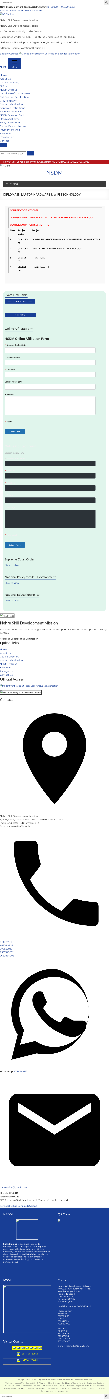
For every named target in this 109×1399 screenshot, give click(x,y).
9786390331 (6, 949)
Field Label (11, 535)
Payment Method (10, 129)
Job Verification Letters (13, 126)
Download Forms (33, 10)
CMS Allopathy (8, 100)
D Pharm (5, 86)
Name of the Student (15, 458)
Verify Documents (10, 122)
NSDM (3, 67)
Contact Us (6, 675)
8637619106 (6, 945)
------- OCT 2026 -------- (20, 315)
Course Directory (9, 82)
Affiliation (5, 133)
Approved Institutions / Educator (90, 1386)
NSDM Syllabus (8, 89)
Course (9, 495)
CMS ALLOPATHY (49, 1386)
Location (10, 369)
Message (9, 394)
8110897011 (53, 7)
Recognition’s (10, 1388)
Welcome (9, 1383)
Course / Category (13, 382)
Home (3, 75)
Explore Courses (9, 53)
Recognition (7, 137)
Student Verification (11, 10)
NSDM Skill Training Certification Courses (22, 1386)
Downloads (23, 1205)
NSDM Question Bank (12, 115)
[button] (106, 2)
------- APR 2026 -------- (20, 301)
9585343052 (68, 7)
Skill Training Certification (14, 97)
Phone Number (12, 357)
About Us (5, 79)
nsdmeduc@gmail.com (13, 1187)
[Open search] (3, 145)
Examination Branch (11, 111)
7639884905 (7, 955)
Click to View (12, 565)
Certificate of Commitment (15, 93)
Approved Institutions (12, 108)
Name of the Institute (15, 345)
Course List (30, 1383)
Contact (4, 140)
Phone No (10, 471)
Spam (8, 421)
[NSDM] (7, 14)
